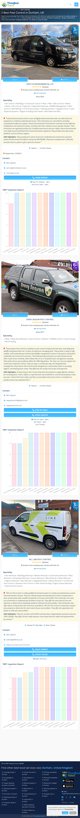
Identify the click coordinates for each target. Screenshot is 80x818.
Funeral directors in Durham (29, 795)
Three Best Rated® (39, 816)
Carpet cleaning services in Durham (8, 784)
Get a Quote (11, 163)
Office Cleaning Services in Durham (28, 806)
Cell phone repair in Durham (9, 790)
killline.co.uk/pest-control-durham (18, 645)
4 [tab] (42, 310)
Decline (73, 813)
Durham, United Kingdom (57, 767)
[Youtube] (74, 797)
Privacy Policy (69, 809)
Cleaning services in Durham (9, 798)
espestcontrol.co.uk (14, 405)
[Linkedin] (62, 799)
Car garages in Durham (7, 779)
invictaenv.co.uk (12, 173)
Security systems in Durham (49, 790)
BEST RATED (5, 10)
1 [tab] (37, 310)
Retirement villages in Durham (49, 784)
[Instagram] (70, 797)
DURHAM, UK (15, 10)
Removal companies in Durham (49, 779)
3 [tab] (40, 310)
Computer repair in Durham (9, 804)
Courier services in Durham (29, 773)
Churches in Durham (10, 794)
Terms (71, 802)
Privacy (65, 802)
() (45, 87)
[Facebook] (62, 797)
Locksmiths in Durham (27, 800)
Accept (65, 813)
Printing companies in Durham (49, 773)
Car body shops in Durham (9, 773)
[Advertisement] (40, 746)
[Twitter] (66, 797)
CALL (16, 79)
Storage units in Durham (48, 795)
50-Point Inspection (14, 18)
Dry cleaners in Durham (28, 779)
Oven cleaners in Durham (28, 811)
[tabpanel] (40, 52)
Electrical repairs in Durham (29, 784)
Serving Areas (41, 93)
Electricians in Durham (27, 790)
